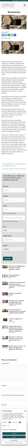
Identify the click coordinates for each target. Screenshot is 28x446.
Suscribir (7, 259)
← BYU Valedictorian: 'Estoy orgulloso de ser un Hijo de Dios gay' (13, 165)
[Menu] (25, 5)
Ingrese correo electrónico (10, 213)
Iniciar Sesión (15, 0)
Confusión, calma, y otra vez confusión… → (15, 170)
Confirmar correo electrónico (10, 221)
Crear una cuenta (23, 0)
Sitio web (4, 405)
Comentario (5, 363)
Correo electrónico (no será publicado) (12, 395)
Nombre (3, 385)
